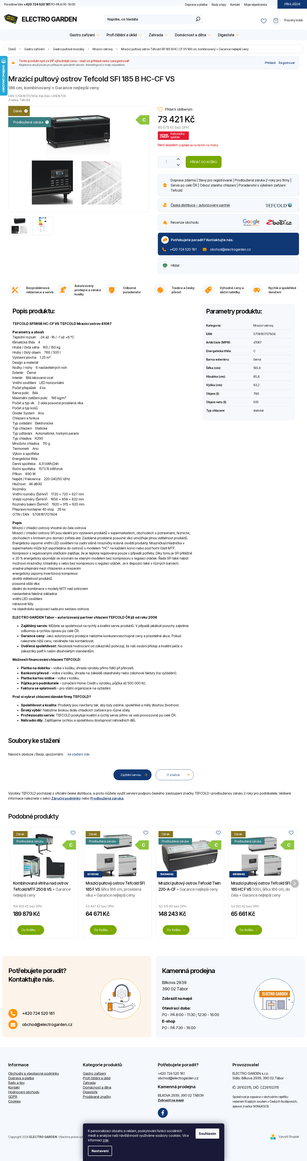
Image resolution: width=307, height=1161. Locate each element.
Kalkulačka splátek (177, 135)
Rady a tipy (219, 4)
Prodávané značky (97, 1097)
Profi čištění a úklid (96, 1078)
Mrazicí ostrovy (263, 325)
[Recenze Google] (251, 222)
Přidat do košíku (203, 162)
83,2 (256, 385)
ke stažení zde (78, 754)
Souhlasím (207, 1133)
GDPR (12, 1097)
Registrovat (287, 63)
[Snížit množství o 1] (178, 165)
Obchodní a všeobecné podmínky (33, 1073)
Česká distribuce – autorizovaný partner (200, 205)
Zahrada (89, 1083)
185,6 (257, 368)
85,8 (256, 376)
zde (105, 1140)
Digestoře (90, 1092)
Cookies (14, 1101)
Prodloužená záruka (106, 798)
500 (255, 402)
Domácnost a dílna (97, 1087)
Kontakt (235, 4)
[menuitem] (83, 35)
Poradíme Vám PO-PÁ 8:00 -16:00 (39, 4)
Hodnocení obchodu (23, 1092)
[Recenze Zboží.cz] (279, 222)
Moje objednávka (255, 4)
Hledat (197, 19)
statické (258, 410)
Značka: (19, 100)
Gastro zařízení (94, 1073)
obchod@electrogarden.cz (230, 249)
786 (256, 393)
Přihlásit (270, 63)
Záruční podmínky (66, 798)
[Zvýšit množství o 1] (178, 159)
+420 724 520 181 (183, 249)
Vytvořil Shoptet (289, 1136)
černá (257, 359)
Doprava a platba (196, 4)
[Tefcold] (278, 205)
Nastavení (100, 1151)
